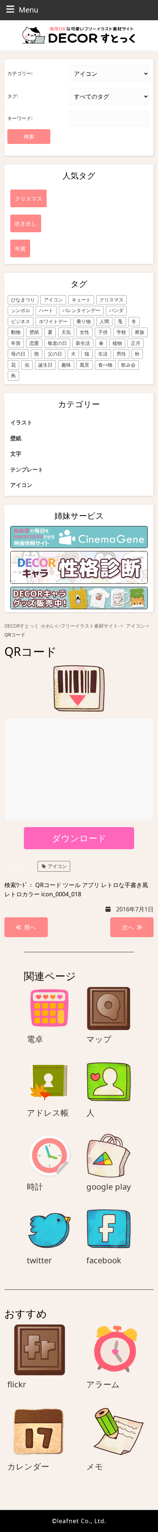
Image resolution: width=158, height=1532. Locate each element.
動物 (16, 332)
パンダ (116, 310)
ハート (46, 310)
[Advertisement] (79, 770)
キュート (81, 299)
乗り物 (83, 321)
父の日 (55, 353)
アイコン (53, 299)
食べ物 (105, 364)
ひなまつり (23, 299)
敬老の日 (57, 343)
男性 (121, 353)
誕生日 (45, 364)
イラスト (21, 422)
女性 (84, 332)
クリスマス (111, 299)
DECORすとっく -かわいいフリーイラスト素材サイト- (61, 626)
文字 (15, 453)
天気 (66, 332)
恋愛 (34, 343)
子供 (103, 332)
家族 (139, 332)
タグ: (12, 96)
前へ (30, 927)
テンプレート (26, 469)
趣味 (66, 364)
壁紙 (34, 332)
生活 (103, 353)
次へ (128, 927)
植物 (117, 343)
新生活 (83, 343)
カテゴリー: (19, 73)
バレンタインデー (81, 310)
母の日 (18, 353)
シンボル (20, 310)
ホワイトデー (53, 321)
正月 (135, 343)
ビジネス (20, 321)
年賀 (16, 343)
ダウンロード (79, 838)
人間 (104, 321)
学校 (121, 332)
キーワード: (19, 118)
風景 (84, 364)
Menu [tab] (28, 9)
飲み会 (128, 364)
